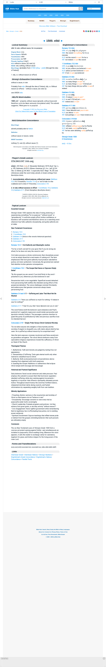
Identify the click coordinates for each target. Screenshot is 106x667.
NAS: (64, 53)
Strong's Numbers (45, 455)
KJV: (63, 57)
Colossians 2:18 (43, 184)
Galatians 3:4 (17, 237)
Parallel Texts (27, 459)
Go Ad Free (4, 658)
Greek (16, 31)
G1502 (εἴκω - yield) (38, 68)
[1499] (2, 303)
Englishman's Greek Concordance (23, 457)
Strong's (12, 31)
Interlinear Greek (17, 455)
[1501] (103, 303)
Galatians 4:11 (19, 190)
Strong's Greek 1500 (69, 137)
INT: (63, 60)
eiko (23, 86)
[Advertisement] (53, 499)
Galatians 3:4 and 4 (18, 294)
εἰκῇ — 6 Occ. (67, 144)
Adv (73, 48)
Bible (7, 31)
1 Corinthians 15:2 (44, 188)
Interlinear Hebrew (31, 455)
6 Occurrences (67, 139)
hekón (30, 129)
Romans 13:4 (31, 182)
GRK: (63, 51)
